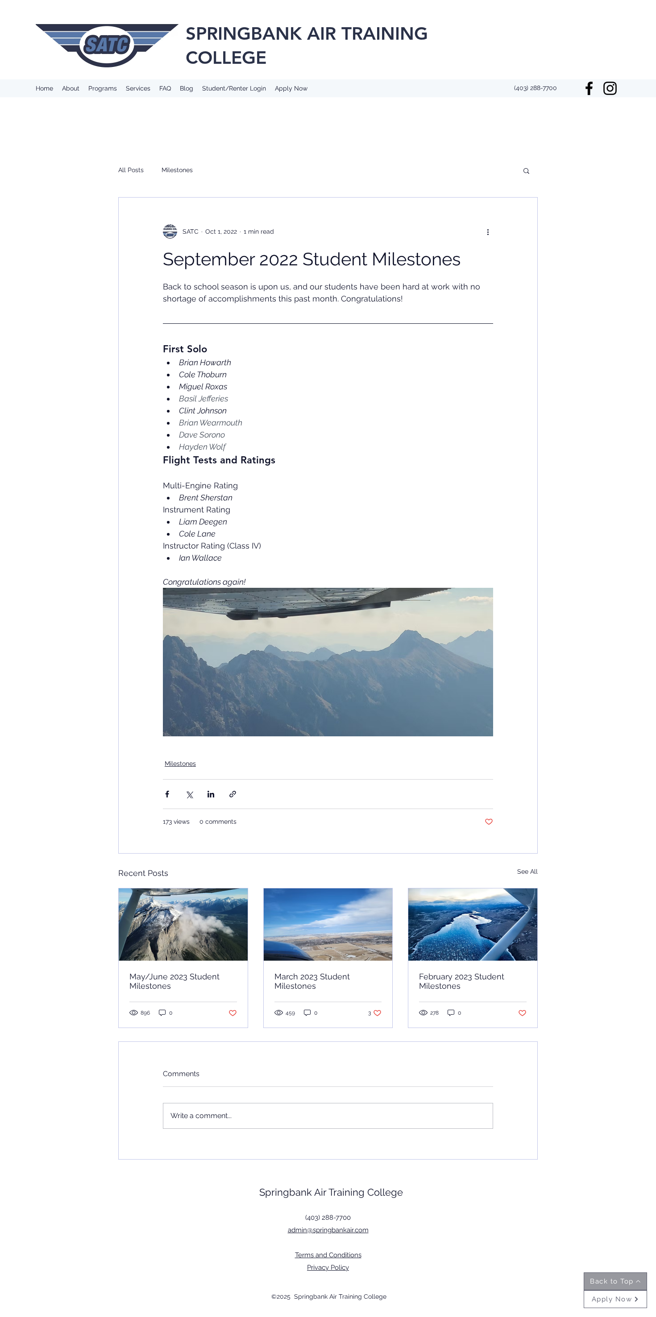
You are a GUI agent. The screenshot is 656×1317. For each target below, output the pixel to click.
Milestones (177, 169)
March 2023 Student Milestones (312, 981)
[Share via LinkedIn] (211, 794)
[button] (526, 170)
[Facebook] (589, 88)
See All (527, 871)
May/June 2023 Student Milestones (174, 981)
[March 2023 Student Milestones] (328, 924)
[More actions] (487, 231)
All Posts (131, 169)
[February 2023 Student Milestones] (472, 924)
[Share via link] (232, 794)
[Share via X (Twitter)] (189, 794)
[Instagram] (610, 88)
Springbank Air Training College (331, 1192)
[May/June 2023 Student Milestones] (183, 924)
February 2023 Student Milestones (461, 981)
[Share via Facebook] (167, 794)
